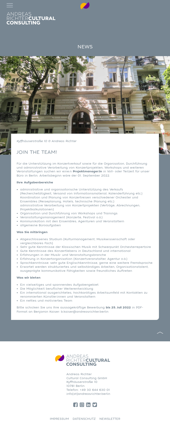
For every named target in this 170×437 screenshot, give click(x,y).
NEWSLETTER (109, 419)
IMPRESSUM (59, 419)
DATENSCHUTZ (84, 419)
